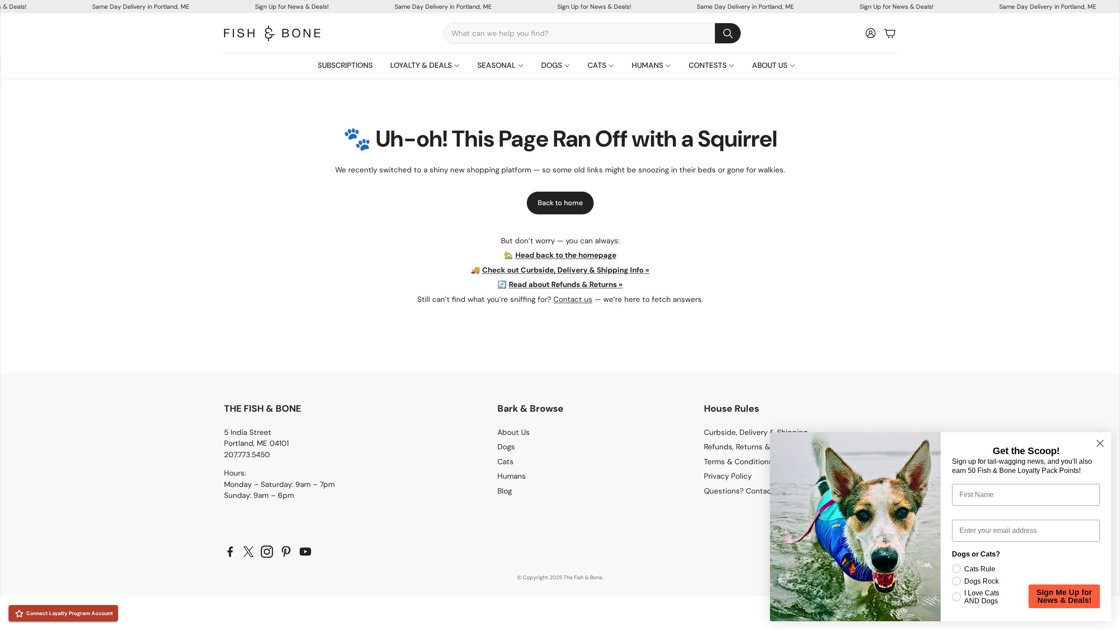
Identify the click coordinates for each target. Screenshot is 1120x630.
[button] (592, 33)
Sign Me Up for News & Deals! (1064, 596)
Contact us (572, 299)
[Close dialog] (1100, 443)
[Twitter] (248, 551)
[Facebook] (230, 552)
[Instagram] (267, 552)
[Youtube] (305, 552)
